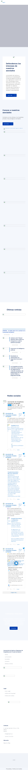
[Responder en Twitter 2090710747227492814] (8, 450)
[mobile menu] (26, 2)
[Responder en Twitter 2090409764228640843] (8, 499)
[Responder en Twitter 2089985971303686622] (8, 589)
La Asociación (8, 656)
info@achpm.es (9, 733)
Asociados (7, 659)
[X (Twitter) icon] (14, 762)
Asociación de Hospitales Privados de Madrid (11, 415)
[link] (13, 128)
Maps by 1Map (7, 743)
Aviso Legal (7, 691)
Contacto (7, 661)
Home (6, 654)
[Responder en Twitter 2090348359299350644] (8, 544)
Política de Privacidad (10, 693)
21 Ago (24, 415)
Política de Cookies (9, 695)
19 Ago (24, 551)
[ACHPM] (3, 2)
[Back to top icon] (14, 756)
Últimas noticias (9, 663)
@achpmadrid (20, 415)
